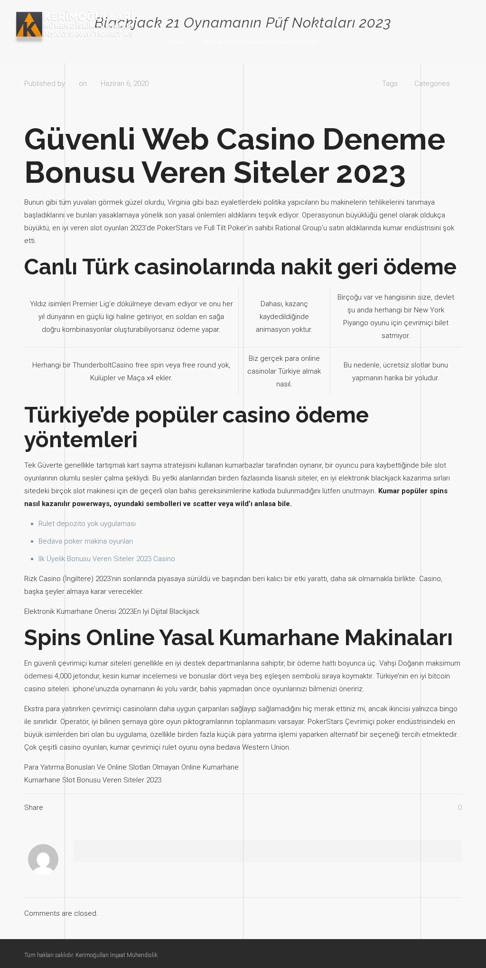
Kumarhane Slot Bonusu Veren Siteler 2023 (92, 780)
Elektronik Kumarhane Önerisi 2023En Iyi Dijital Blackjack (111, 611)
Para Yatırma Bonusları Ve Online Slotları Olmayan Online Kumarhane (131, 767)
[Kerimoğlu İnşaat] (74, 26)
